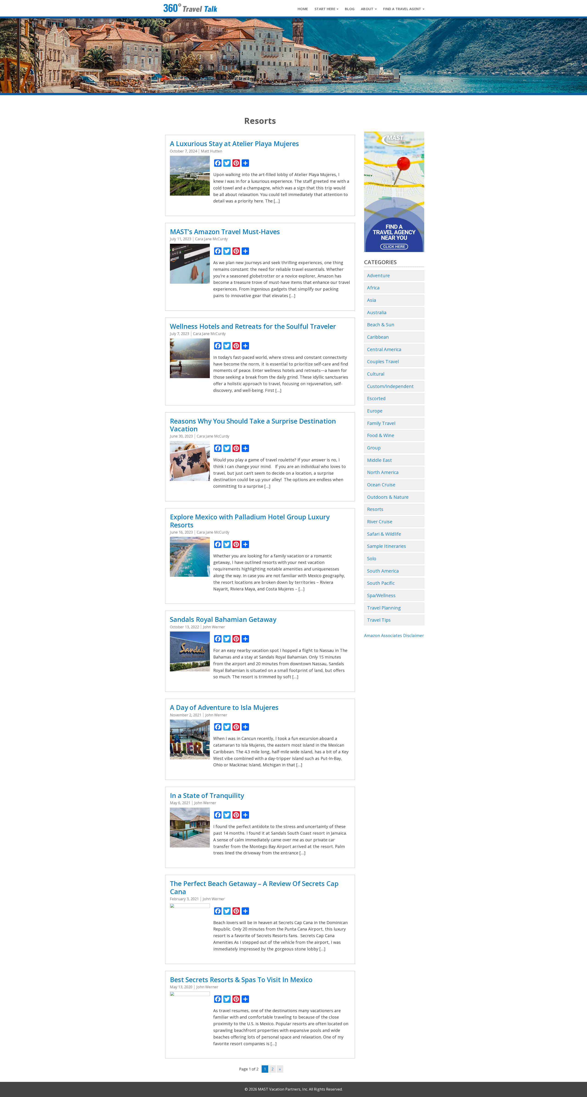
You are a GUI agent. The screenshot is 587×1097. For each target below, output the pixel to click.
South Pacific (381, 583)
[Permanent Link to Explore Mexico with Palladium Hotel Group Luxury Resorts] (190, 556)
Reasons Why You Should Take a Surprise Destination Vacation (253, 424)
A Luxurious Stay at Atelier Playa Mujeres (234, 143)
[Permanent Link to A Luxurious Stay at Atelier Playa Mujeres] (190, 175)
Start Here (325, 8)
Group (374, 448)
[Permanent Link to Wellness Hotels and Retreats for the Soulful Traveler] (190, 357)
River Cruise (379, 521)
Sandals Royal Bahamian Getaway (223, 619)
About (367, 8)
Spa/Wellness (381, 595)
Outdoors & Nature (388, 497)
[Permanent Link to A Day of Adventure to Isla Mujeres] (190, 739)
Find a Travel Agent (402, 8)
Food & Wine (380, 435)
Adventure (378, 275)
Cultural (375, 374)
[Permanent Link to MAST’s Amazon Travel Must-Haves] (190, 263)
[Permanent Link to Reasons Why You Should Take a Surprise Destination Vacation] (190, 460)
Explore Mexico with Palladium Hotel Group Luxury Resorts (249, 520)
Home (303, 8)
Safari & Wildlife (384, 534)
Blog (349, 8)
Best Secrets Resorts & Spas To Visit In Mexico (241, 979)
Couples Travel (383, 361)
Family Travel (381, 423)
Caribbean (378, 337)
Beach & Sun (380, 324)
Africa (373, 288)
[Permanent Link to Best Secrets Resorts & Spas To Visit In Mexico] (190, 1011)
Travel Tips (379, 620)
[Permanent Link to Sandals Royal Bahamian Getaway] (190, 651)
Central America (384, 349)
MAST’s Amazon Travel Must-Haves (225, 231)
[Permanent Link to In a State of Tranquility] (190, 827)
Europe (374, 411)
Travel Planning (384, 608)
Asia (371, 300)
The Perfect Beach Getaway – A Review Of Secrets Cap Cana (254, 887)
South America (383, 571)
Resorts (375, 509)
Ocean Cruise (381, 485)
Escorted (376, 398)
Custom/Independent (390, 386)
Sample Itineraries (386, 546)
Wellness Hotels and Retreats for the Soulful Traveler (253, 326)
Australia (376, 312)
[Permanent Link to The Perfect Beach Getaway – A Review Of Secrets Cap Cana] (190, 923)
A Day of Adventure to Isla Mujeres (224, 707)
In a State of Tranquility (207, 795)
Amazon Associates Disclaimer (394, 635)
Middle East (379, 460)
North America (383, 472)
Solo (371, 558)
